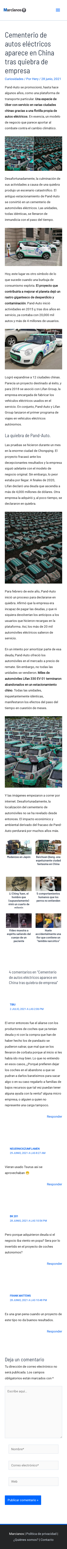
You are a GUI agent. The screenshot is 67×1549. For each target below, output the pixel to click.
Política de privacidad (41, 1534)
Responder (54, 1116)
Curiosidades (14, 79)
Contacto (47, 1540)
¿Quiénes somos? (25, 1540)
